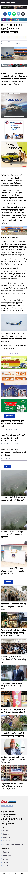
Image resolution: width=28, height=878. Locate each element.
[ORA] (14, 65)
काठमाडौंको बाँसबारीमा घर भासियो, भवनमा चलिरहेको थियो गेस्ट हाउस (13, 735)
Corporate (6, 852)
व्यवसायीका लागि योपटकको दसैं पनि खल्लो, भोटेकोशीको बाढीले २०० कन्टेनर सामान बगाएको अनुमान (13, 438)
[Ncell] (14, 20)
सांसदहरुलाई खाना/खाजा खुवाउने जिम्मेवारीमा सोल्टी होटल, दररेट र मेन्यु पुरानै (13, 659)
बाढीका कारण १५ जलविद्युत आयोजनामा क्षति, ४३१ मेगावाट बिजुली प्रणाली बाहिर (13, 452)
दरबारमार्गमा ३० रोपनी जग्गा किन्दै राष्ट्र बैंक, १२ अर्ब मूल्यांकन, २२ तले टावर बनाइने (13, 606)
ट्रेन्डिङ (8, 466)
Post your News (7, 841)
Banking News (7, 855)
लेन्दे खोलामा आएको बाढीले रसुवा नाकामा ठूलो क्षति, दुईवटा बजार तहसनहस (12, 534)
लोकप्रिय (8, 582)
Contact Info (6, 834)
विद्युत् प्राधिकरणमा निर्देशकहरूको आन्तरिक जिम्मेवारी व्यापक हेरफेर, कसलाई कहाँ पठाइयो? (12, 786)
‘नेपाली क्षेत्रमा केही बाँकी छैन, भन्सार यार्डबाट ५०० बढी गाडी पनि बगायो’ (13, 499)
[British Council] (14, 38)
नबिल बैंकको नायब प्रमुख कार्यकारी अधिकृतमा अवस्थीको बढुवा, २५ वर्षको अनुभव (13, 686)
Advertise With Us (8, 837)
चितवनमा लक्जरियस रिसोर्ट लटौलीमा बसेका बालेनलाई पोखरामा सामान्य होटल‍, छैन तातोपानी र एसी (13, 633)
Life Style (5, 862)
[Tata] (14, 155)
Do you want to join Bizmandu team (13, 844)
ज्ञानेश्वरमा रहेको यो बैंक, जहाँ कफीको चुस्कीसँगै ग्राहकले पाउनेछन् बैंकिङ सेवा (14, 711)
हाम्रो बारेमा (6, 830)
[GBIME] (14, 131)
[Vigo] (14, 106)
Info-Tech (5, 859)
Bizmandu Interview (8, 866)
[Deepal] (14, 8)
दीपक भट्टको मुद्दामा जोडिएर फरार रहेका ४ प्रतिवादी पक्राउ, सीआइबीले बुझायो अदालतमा (12, 571)
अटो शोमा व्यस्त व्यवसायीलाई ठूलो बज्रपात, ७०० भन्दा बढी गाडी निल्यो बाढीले (12, 424)
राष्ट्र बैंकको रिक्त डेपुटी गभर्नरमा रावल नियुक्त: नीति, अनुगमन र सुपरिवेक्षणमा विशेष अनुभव (13, 760)
